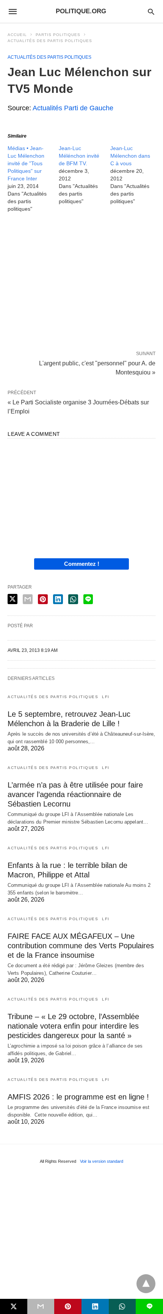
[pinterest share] (43, 599)
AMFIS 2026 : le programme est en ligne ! (78, 1097)
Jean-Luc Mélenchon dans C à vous (130, 155)
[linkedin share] (58, 599)
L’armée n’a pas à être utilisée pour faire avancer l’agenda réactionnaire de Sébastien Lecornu (75, 794)
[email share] (28, 599)
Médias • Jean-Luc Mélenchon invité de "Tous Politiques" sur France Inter (26, 163)
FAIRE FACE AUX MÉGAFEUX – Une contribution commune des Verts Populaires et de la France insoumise (81, 945)
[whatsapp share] (73, 599)
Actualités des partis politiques (50, 41)
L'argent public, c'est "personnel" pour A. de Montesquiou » (97, 367)
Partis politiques (58, 35)
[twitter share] (12, 599)
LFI (106, 697)
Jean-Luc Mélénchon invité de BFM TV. (79, 155)
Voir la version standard (101, 1161)
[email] (41, 1306)
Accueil (17, 35)
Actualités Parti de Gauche (73, 108)
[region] (81, 283)
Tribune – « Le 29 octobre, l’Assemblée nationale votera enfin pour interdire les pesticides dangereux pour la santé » (73, 1026)
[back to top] (145, 1283)
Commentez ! (81, 564)
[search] (151, 11)
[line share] (88, 599)
